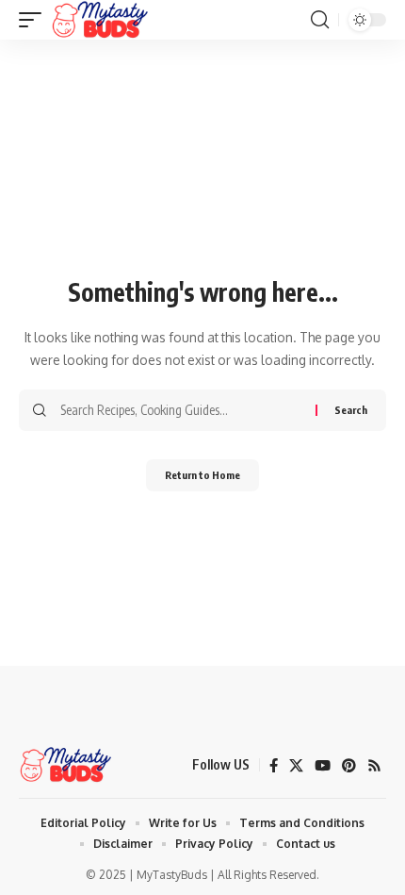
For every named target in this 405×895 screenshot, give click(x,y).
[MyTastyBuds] (100, 20)
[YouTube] (322, 766)
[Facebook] (274, 766)
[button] (35, 20)
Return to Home (202, 475)
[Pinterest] (349, 766)
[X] (296, 766)
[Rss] (374, 766)
